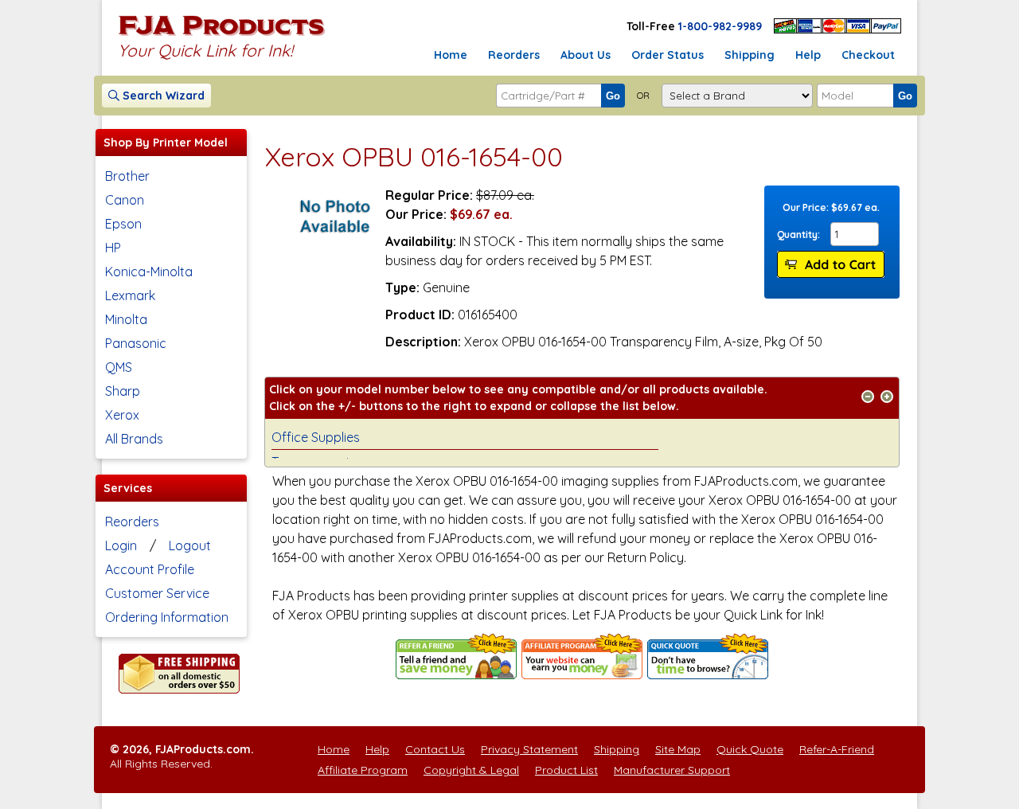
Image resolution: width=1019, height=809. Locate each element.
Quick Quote (749, 749)
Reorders (514, 55)
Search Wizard (162, 95)
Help (808, 55)
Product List (566, 770)
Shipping (749, 55)
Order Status (667, 55)
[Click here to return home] (222, 35)
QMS (118, 367)
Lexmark (130, 295)
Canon (124, 200)
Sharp (122, 391)
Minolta (126, 319)
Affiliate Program (363, 770)
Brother (127, 176)
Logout (190, 545)
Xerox (122, 415)
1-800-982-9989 (720, 26)
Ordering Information (166, 617)
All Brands (134, 439)
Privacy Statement (529, 749)
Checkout (868, 55)
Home (450, 55)
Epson (123, 224)
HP (113, 248)
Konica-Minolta (149, 271)
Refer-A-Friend (836, 749)
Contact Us (435, 749)
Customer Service (157, 593)
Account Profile (149, 569)
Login (121, 545)
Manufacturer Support (672, 770)
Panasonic (135, 343)
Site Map (678, 749)
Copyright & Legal (471, 770)
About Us (585, 55)
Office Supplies (315, 437)
